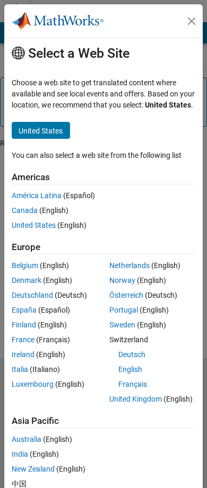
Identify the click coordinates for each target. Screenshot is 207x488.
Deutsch (131, 354)
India (20, 454)
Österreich (126, 295)
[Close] (191, 21)
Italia (20, 369)
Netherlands (129, 265)
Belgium (25, 265)
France (23, 339)
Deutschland (32, 295)
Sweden (122, 325)
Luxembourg (33, 384)
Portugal (123, 310)
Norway (122, 280)
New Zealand (33, 469)
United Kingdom (135, 399)
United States (34, 225)
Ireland (23, 354)
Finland (24, 325)
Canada (25, 210)
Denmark (26, 280)
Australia (26, 439)
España (24, 310)
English (130, 369)
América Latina (37, 195)
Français (132, 384)
